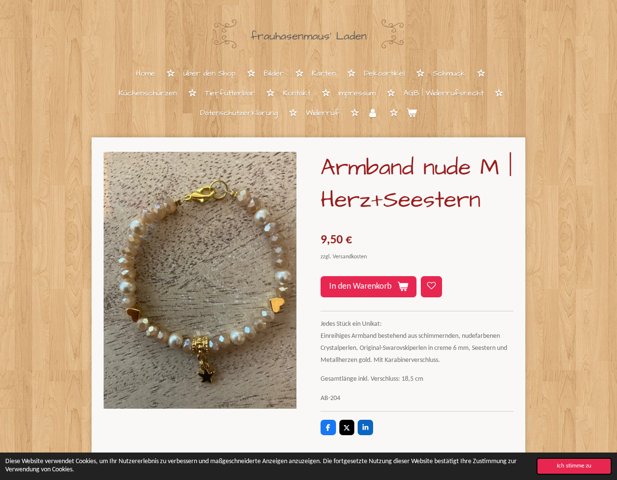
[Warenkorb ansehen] (411, 113)
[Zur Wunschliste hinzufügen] (431, 286)
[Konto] (372, 113)
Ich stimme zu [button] (574, 466)
